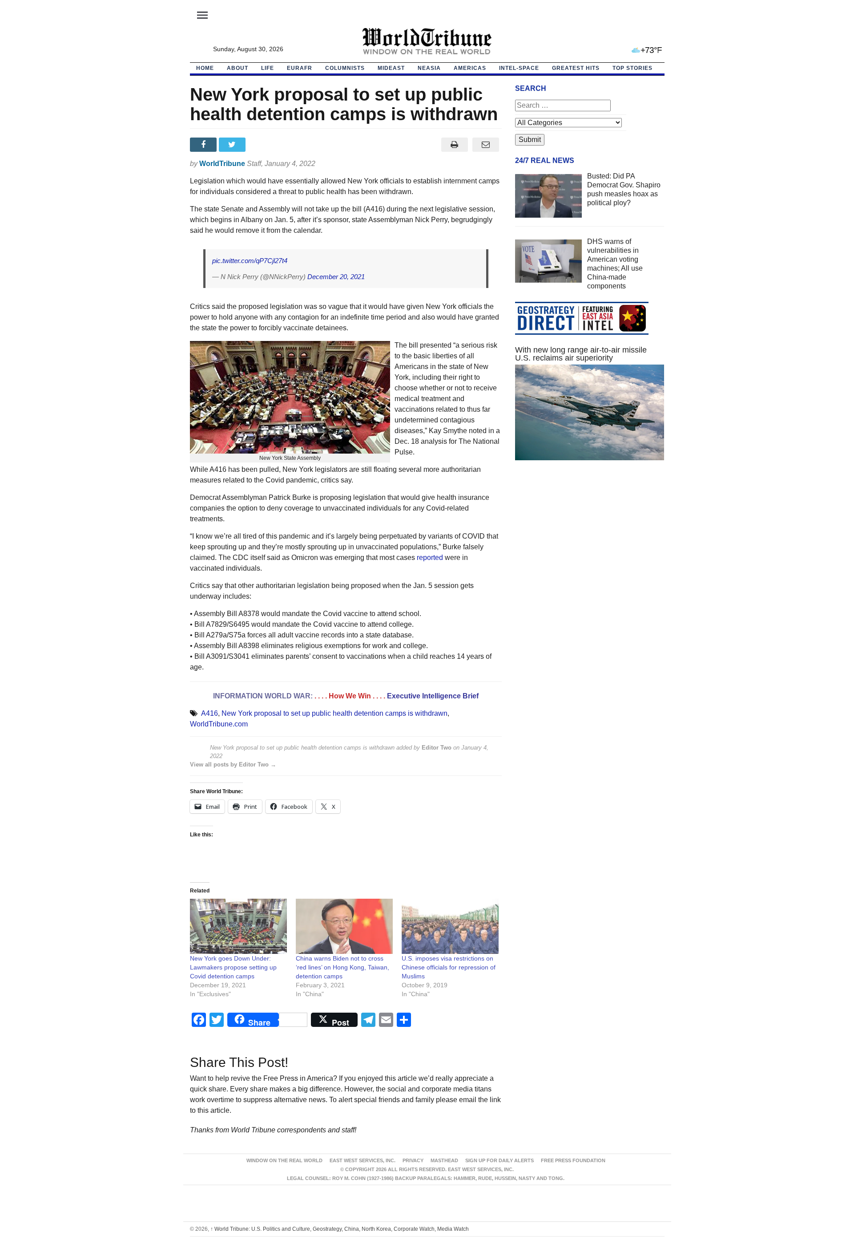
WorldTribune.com (219, 724)
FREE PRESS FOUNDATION (573, 1160)
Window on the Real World (284, 1160)
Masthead (444, 1160)
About (237, 68)
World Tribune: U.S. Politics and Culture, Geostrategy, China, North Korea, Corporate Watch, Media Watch (339, 1229)
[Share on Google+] (262, 145)
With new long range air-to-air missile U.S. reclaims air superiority (581, 353)
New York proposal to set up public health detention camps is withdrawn (334, 713)
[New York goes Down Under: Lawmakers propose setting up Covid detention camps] (238, 926)
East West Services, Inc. (362, 1160)
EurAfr (299, 68)
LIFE (267, 68)
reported (430, 557)
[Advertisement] (590, 551)
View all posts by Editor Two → (233, 764)
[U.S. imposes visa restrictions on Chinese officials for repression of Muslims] (450, 926)
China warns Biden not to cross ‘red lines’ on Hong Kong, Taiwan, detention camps (342, 967)
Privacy (413, 1160)
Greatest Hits (576, 68)
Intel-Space (519, 68)
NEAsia (429, 68)
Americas (470, 68)
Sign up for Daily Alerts (499, 1160)
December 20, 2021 (336, 276)
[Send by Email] (486, 145)
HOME (205, 68)
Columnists (345, 68)
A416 (209, 713)
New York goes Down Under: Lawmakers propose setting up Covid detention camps (233, 967)
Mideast (391, 68)
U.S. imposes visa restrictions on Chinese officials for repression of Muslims (448, 967)
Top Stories (632, 68)
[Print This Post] (454, 145)
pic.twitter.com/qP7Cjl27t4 (249, 260)
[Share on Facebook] (204, 145)
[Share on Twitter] (233, 145)
